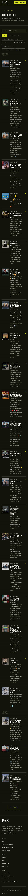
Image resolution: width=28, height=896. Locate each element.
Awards (20, 50)
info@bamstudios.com (8, 876)
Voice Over (8, 46)
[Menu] (12, 2)
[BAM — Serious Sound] (5, 2)
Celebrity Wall (5, 863)
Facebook (16, 881)
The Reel (4, 857)
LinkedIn (10, 881)
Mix (6, 42)
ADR (19, 39)
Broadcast (8, 50)
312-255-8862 (6, 879)
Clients (3, 860)
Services (4, 841)
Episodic (14, 35)
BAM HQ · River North (7, 844)
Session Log (5, 866)
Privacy (4, 893)
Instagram (4, 881)
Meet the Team (6, 850)
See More (14, 807)
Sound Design (18, 42)
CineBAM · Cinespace (7, 847)
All (4, 35)
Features (8, 39)
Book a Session (20, 2)
